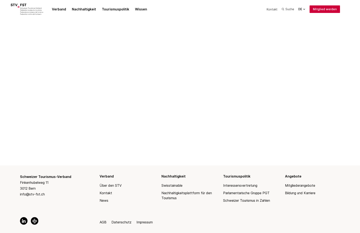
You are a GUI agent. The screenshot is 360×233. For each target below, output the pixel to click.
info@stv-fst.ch (32, 194)
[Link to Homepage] (32, 9)
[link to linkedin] (24, 221)
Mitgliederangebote (300, 185)
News (104, 200)
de (300, 9)
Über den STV (111, 185)
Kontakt (272, 9)
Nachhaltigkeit (84, 9)
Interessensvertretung (240, 185)
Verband (59, 9)
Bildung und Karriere (300, 193)
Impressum (144, 222)
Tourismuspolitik (115, 9)
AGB (103, 222)
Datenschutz (121, 222)
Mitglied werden (325, 9)
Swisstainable (171, 185)
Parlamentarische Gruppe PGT (246, 193)
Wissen (141, 9)
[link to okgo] (34, 221)
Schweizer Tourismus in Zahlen (246, 200)
